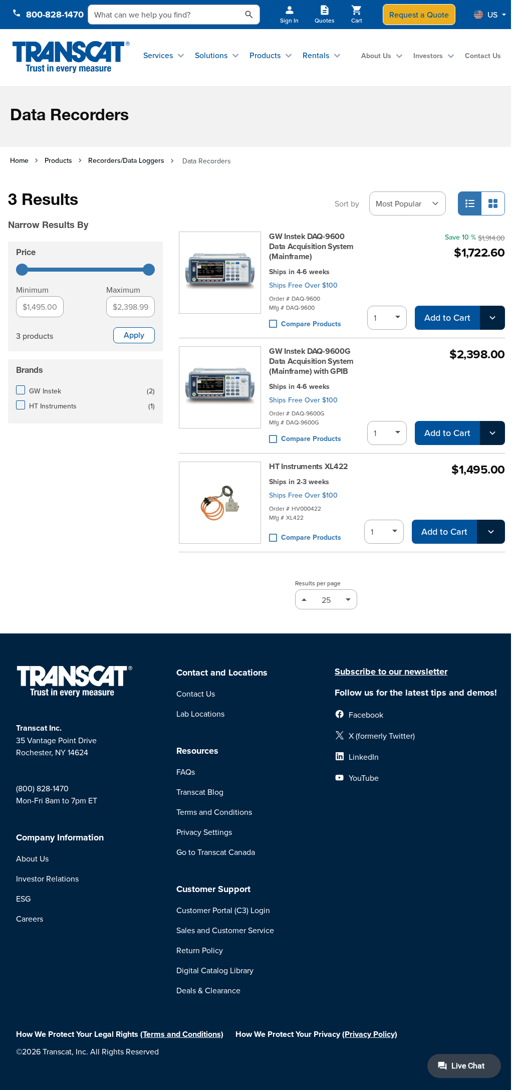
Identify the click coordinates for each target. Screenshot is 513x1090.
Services (158, 55)
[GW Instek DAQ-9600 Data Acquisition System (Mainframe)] (220, 281)
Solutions (211, 55)
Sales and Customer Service (225, 930)
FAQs (185, 771)
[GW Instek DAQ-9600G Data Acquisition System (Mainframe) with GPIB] (220, 395)
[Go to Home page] (71, 57)
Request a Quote (419, 14)
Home (19, 160)
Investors (428, 56)
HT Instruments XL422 (308, 467)
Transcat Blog (199, 791)
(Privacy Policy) (369, 1034)
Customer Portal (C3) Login (223, 910)
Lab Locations (200, 713)
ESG (23, 898)
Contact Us (483, 56)
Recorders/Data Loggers (126, 160)
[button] (489, 15)
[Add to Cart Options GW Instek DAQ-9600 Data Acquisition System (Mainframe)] (492, 318)
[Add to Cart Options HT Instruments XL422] (491, 532)
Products (265, 55)
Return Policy (199, 950)
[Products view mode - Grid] (492, 203)
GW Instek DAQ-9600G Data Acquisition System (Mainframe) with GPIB (311, 361)
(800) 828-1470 (42, 788)
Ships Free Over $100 (303, 285)
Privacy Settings (204, 831)
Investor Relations (47, 878)
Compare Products (311, 324)
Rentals (316, 55)
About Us (376, 56)
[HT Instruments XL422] (220, 503)
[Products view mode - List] (469, 203)
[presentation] (82, 211)
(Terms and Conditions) (181, 1034)
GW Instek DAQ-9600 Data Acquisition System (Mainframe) (311, 247)
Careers (29, 918)
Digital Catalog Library (214, 970)
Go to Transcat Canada (215, 851)
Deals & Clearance (208, 990)
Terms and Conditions (214, 811)
